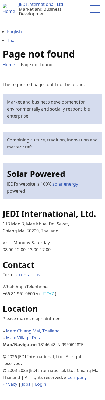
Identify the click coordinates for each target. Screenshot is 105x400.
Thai (11, 40)
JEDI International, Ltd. (41, 4)
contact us (29, 275)
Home (9, 65)
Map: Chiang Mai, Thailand (33, 331)
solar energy (65, 184)
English (14, 31)
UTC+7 (48, 294)
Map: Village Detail (25, 338)
